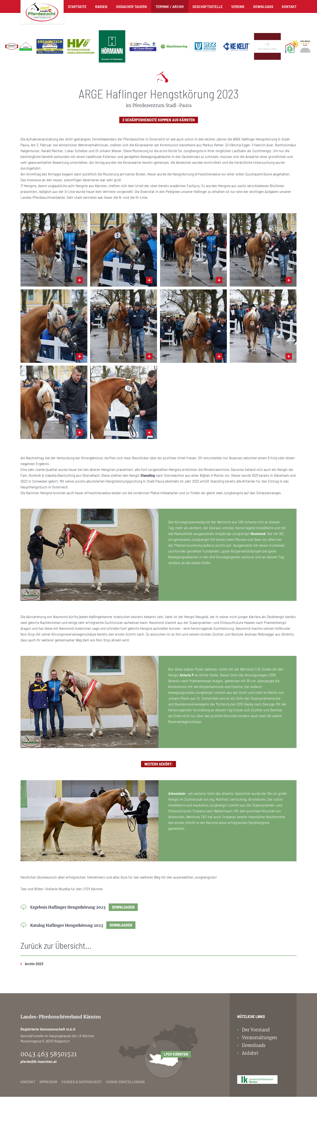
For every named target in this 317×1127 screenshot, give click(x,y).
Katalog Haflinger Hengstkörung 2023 (81, 925)
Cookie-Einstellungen (125, 1081)
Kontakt (289, 6)
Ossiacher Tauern (131, 6)
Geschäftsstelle (208, 6)
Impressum (48, 1081)
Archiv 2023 (34, 963)
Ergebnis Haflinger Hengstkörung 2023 (82, 907)
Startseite (77, 6)
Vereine (238, 6)
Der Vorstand (256, 1029)
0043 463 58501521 (48, 1054)
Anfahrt (250, 1053)
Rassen (101, 6)
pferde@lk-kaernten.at (38, 1061)
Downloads (263, 6)
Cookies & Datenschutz (81, 1081)
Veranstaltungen (259, 1037)
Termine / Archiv (169, 6)
